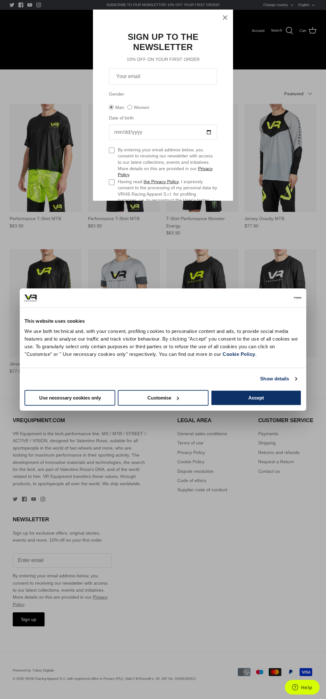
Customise (159, 397)
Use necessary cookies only (70, 397)
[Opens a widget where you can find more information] (302, 688)
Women (141, 107)
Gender (116, 94)
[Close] (225, 18)
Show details (274, 378)
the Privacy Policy (161, 181)
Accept (256, 397)
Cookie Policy (239, 354)
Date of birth (121, 117)
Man (119, 107)
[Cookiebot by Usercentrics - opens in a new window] (273, 298)
